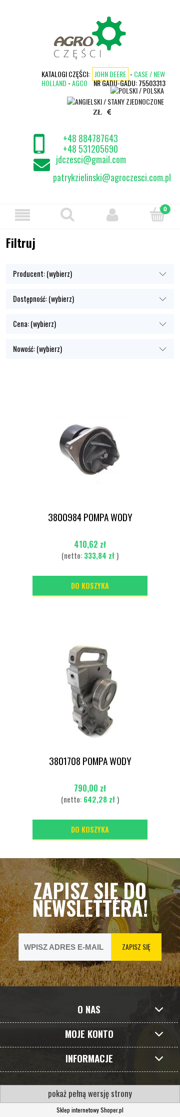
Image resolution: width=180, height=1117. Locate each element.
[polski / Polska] (137, 90)
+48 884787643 (90, 138)
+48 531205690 (90, 148)
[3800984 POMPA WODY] (90, 448)
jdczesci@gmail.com (91, 159)
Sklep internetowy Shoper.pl (90, 1109)
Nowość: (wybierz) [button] (37, 348)
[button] (22, 215)
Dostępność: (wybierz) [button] (43, 298)
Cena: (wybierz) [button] (34, 323)
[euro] (110, 114)
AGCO (80, 83)
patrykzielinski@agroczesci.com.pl (112, 173)
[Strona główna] (90, 37)
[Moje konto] (112, 215)
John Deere (110, 74)
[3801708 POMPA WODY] (90, 692)
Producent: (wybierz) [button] (42, 273)
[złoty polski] (97, 114)
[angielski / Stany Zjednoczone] (115, 101)
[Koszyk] (157, 214)
